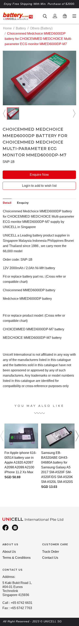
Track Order (50, 551)
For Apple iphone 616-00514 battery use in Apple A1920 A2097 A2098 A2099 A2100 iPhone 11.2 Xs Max (20, 462)
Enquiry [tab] (23, 202)
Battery (21, 28)
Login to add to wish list (39, 185)
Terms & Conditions (16, 557)
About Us (9, 551)
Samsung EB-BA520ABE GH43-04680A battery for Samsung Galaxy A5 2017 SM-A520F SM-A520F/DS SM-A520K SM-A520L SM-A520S (57, 467)
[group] (13, 113)
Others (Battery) (41, 28)
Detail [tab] (7, 202)
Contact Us (50, 557)
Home (7, 28)
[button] (5, 113)
